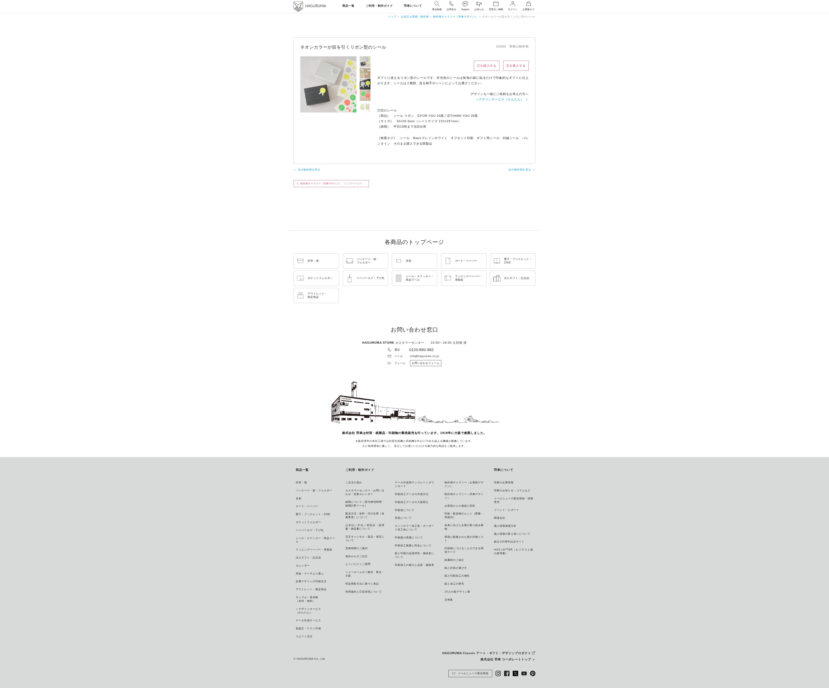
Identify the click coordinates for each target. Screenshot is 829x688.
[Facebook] (506, 673)
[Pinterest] (532, 673)
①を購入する (486, 65)
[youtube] (524, 673)
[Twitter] (515, 673)
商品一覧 (348, 6)
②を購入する (516, 65)
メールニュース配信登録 (473, 673)
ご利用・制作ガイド (379, 6)
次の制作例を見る (309, 169)
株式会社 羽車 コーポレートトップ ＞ (508, 659)
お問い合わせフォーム (426, 363)
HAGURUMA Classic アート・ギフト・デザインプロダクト (486, 653)
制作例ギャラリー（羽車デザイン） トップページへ (331, 183)
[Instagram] (498, 673)
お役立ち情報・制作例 (415, 16)
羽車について (413, 6)
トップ (392, 16)
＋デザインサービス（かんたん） (500, 99)
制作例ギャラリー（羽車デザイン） (455, 16)
